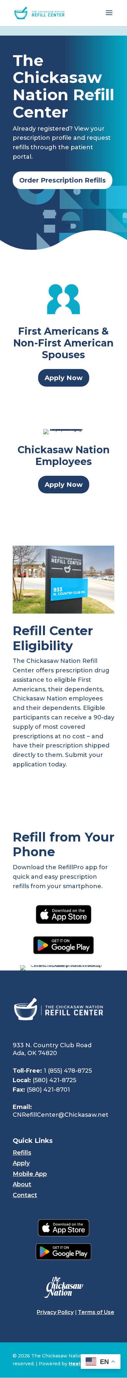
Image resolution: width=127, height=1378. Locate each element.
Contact (25, 1195)
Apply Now (64, 378)
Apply (21, 1163)
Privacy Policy (55, 1312)
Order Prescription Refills (62, 180)
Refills (22, 1152)
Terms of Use (96, 1312)
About (22, 1184)
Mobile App (30, 1174)
